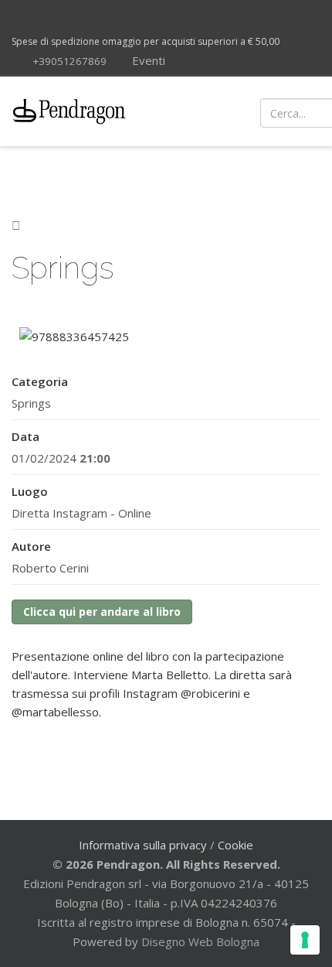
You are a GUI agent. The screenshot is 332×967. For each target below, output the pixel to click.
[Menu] (202, 111)
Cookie (235, 845)
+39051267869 (69, 61)
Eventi (147, 60)
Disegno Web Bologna (200, 941)
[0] (303, 111)
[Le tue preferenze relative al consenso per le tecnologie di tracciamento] (305, 940)
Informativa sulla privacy (143, 845)
